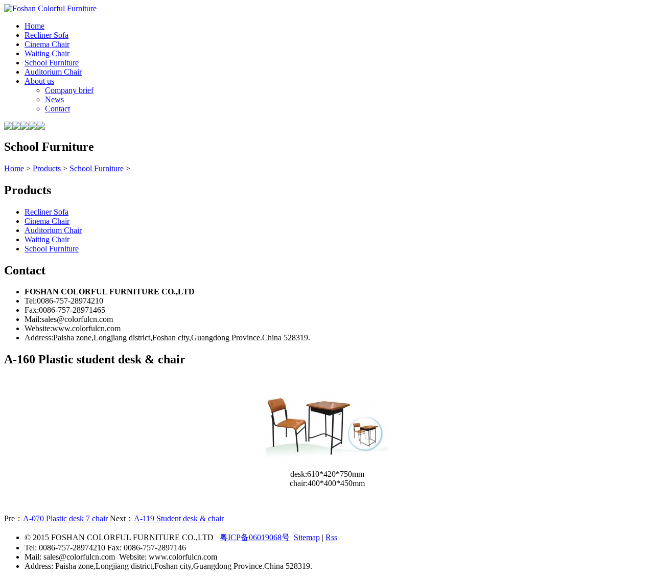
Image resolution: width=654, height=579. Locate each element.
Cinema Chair (47, 221)
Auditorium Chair (53, 230)
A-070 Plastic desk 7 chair (65, 518)
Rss (331, 537)
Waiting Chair (47, 239)
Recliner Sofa (46, 211)
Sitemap (307, 537)
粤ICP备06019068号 (255, 537)
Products (47, 168)
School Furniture (96, 168)
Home (14, 168)
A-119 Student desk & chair (179, 518)
